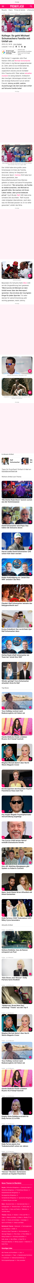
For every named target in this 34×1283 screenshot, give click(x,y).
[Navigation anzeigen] (3, 6)
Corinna (17, 175)
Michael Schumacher (22, 61)
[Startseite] (17, 6)
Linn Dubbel (17, 44)
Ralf (18, 195)
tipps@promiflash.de (9, 471)
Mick (25, 283)
